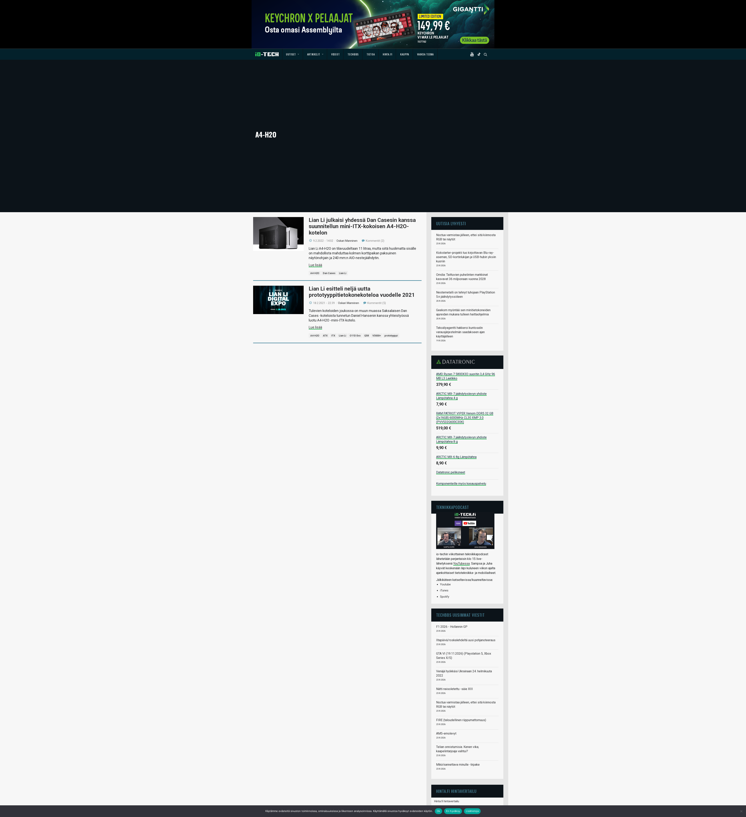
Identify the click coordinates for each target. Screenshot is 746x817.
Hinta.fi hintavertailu (446, 801)
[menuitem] (292, 54)
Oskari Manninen (346, 241)
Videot (335, 54)
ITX (333, 335)
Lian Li (342, 273)
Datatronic (456, 361)
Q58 (366, 335)
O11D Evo (355, 335)
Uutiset (291, 54)
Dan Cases (329, 273)
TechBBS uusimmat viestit (460, 615)
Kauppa (404, 54)
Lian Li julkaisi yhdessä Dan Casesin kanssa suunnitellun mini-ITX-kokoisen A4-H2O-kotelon (362, 226)
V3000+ (376, 335)
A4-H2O (314, 273)
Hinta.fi (387, 54)
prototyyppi (391, 335)
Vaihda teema (425, 54)
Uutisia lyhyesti (451, 223)
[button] (473, 54)
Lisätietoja (472, 811)
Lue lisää (315, 265)
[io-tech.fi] (267, 54)
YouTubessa (461, 563)
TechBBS (353, 54)
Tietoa (371, 54)
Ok (438, 811)
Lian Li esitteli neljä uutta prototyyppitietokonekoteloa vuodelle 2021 (362, 291)
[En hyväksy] (741, 811)
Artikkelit (313, 54)
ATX (325, 335)
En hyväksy (453, 811)
